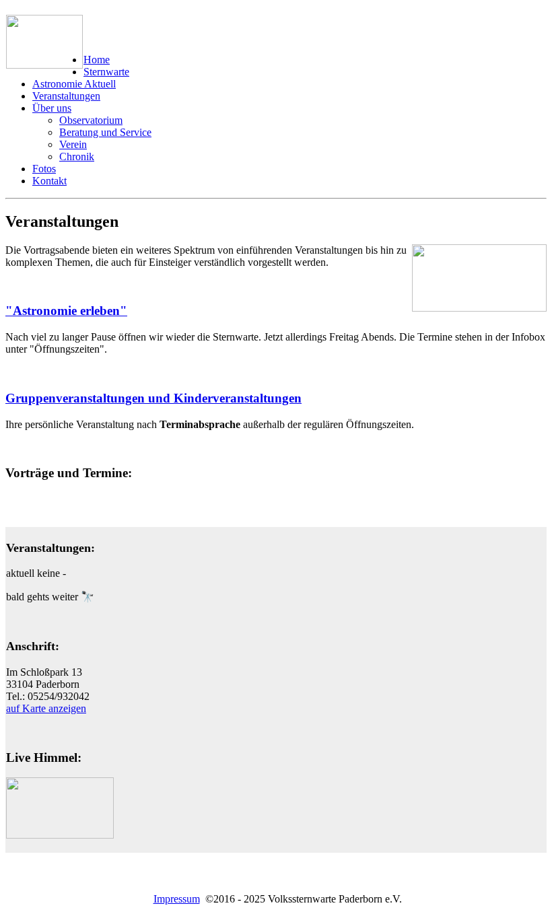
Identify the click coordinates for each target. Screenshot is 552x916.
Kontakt (49, 180)
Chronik (76, 156)
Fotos (44, 168)
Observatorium (91, 120)
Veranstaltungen (66, 96)
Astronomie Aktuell (74, 84)
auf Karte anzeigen (46, 708)
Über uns (51, 108)
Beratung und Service (105, 132)
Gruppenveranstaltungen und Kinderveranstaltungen (153, 398)
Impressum (176, 899)
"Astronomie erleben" (66, 311)
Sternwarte (106, 71)
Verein (73, 144)
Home (96, 59)
